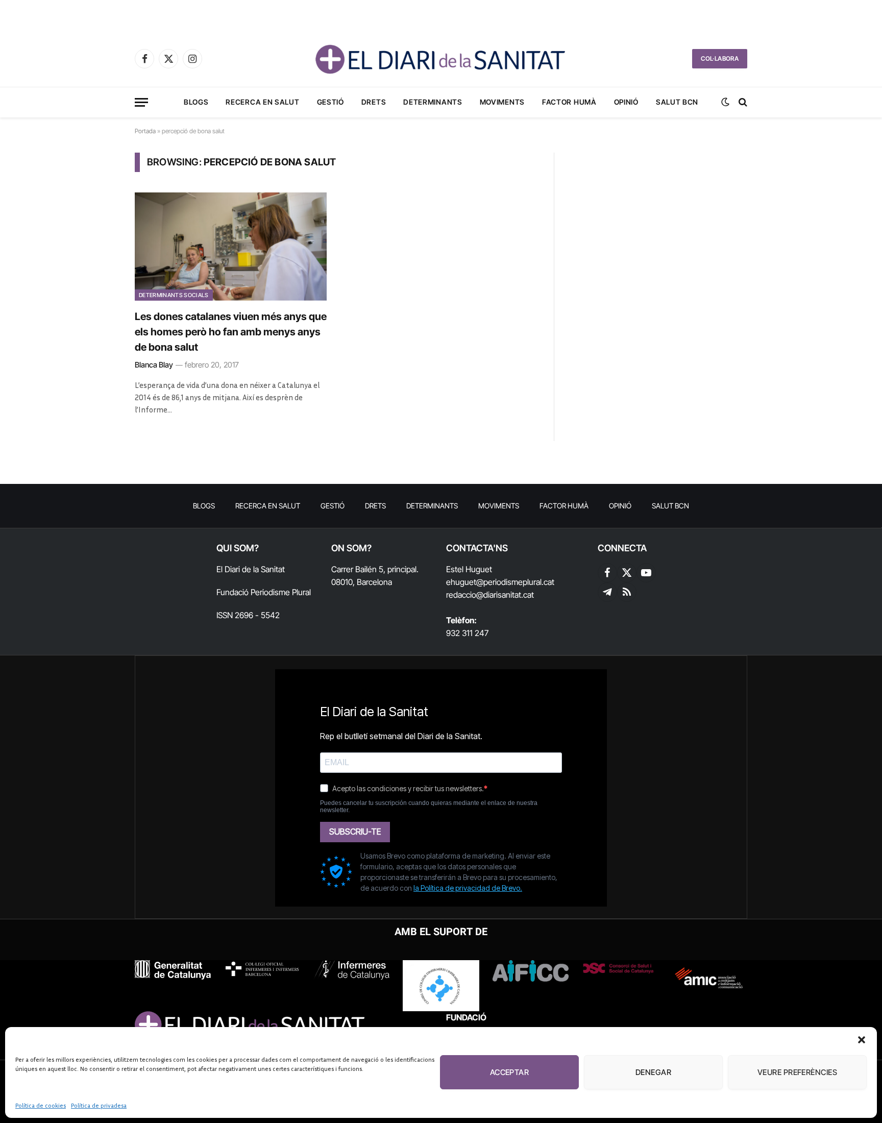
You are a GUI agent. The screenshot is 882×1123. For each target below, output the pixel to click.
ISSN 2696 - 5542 (248, 615)
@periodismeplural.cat (515, 582)
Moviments (502, 101)
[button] (861, 1040)
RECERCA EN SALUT (262, 101)
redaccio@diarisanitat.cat (490, 595)
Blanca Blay (154, 365)
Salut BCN (677, 101)
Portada (145, 131)
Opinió (626, 101)
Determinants (432, 101)
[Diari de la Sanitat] (441, 59)
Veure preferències (797, 1072)
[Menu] (141, 102)
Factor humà (569, 101)
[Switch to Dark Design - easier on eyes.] (725, 102)
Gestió (330, 101)
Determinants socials (174, 295)
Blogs (196, 101)
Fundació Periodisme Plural (263, 592)
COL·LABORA (720, 58)
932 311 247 (467, 633)
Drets (373, 101)
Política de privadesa (99, 1105)
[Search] (742, 102)
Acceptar (509, 1072)
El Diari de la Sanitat (250, 569)
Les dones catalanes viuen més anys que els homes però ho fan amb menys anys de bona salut (231, 331)
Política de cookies (40, 1105)
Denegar (653, 1072)
